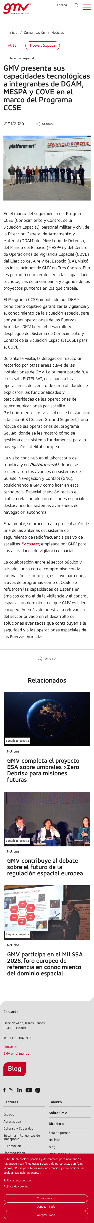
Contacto (10, 1047)
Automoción (12, 1146)
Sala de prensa (59, 1133)
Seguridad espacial (21, 58)
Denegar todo (46, 1207)
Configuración (46, 1198)
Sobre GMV (58, 1113)
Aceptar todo (46, 1215)
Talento (55, 1102)
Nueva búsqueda (42, 46)
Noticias (58, 33)
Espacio (8, 1114)
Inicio (13, 33)
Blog (14, 1069)
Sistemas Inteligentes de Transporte (21, 1137)
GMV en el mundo (16, 1054)
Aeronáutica (12, 1121)
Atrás (12, 46)
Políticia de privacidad (18, 1180)
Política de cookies (16, 1186)
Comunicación (34, 33)
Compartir (48, 123)
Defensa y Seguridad (18, 1128)
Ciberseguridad (14, 1153)
